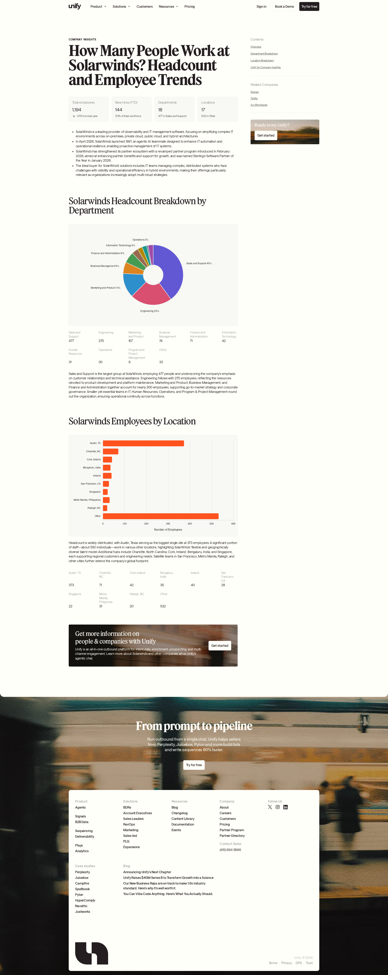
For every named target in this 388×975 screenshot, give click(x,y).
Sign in (261, 6)
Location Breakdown (262, 60)
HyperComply (85, 900)
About (224, 807)
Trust (309, 962)
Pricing (225, 824)
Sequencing (84, 831)
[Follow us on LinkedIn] (285, 807)
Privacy (286, 962)
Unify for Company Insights (266, 67)
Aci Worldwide (259, 105)
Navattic (81, 906)
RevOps (129, 824)
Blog (175, 807)
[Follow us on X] (270, 807)
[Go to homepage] (75, 6)
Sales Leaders (133, 818)
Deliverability (84, 836)
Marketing (130, 830)
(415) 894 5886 (230, 850)
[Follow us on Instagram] (278, 807)
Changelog (180, 813)
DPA (299, 962)
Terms (273, 962)
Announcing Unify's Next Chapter (147, 872)
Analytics (82, 851)
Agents (80, 807)
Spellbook (82, 889)
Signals (80, 816)
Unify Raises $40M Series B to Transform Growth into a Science (168, 877)
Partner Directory (232, 835)
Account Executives (137, 813)
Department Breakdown (264, 53)
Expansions (131, 847)
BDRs (127, 807)
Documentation (183, 824)
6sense (255, 92)
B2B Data (82, 822)
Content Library (183, 818)
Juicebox (82, 877)
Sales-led (130, 835)
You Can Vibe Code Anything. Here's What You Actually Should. (168, 894)
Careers (225, 813)
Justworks (82, 911)
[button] (99, 6)
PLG (126, 841)
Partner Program (232, 830)
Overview (256, 46)
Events (176, 830)
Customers (228, 818)
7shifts (254, 98)
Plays (79, 845)
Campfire (82, 883)
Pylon (79, 894)
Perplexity (82, 872)
